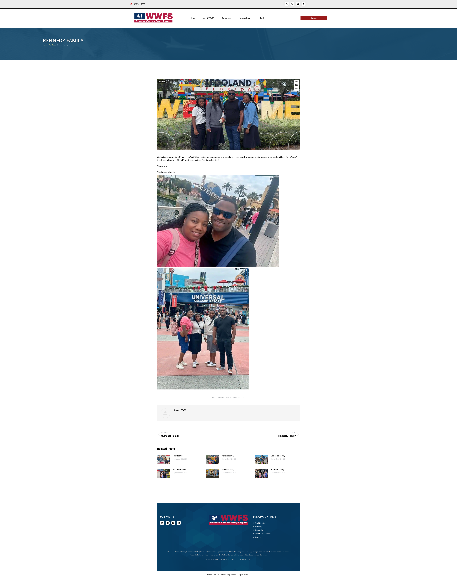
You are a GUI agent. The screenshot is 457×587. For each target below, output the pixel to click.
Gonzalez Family (278, 455)
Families (162, 81)
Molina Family (228, 469)
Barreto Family (179, 469)
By (229, 397)
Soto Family (178, 455)
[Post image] (163, 459)
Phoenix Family (277, 469)
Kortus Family (228, 455)
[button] (218, 221)
